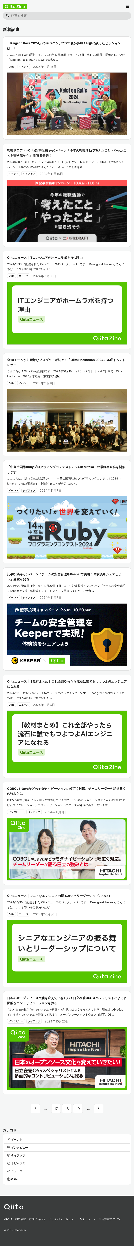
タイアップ (29, 173)
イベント (24, 66)
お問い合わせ (37, 1219)
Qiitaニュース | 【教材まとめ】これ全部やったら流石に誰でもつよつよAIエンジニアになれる (67, 684)
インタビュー (16, 811)
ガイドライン (87, 1219)
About (8, 1219)
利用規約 (20, 1219)
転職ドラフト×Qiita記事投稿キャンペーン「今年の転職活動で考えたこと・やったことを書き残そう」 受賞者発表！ (66, 153)
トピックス (16, 1163)
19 (78, 1109)
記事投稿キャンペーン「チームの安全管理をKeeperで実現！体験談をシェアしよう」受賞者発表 (64, 576)
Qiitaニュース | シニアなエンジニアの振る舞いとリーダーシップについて (59, 896)
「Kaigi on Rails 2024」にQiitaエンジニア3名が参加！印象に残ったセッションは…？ (64, 45)
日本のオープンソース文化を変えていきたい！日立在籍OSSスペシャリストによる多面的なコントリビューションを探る (67, 1000)
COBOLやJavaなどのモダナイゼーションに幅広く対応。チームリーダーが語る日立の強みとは (66, 791)
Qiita (11, 66)
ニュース (24, 275)
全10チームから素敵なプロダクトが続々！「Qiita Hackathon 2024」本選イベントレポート (66, 362)
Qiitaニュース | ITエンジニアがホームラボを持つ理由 (45, 257)
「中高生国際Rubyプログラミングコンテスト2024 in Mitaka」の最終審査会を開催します (66, 469)
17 (56, 1109)
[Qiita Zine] (15, 6)
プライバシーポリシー (62, 1219)
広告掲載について (110, 1219)
